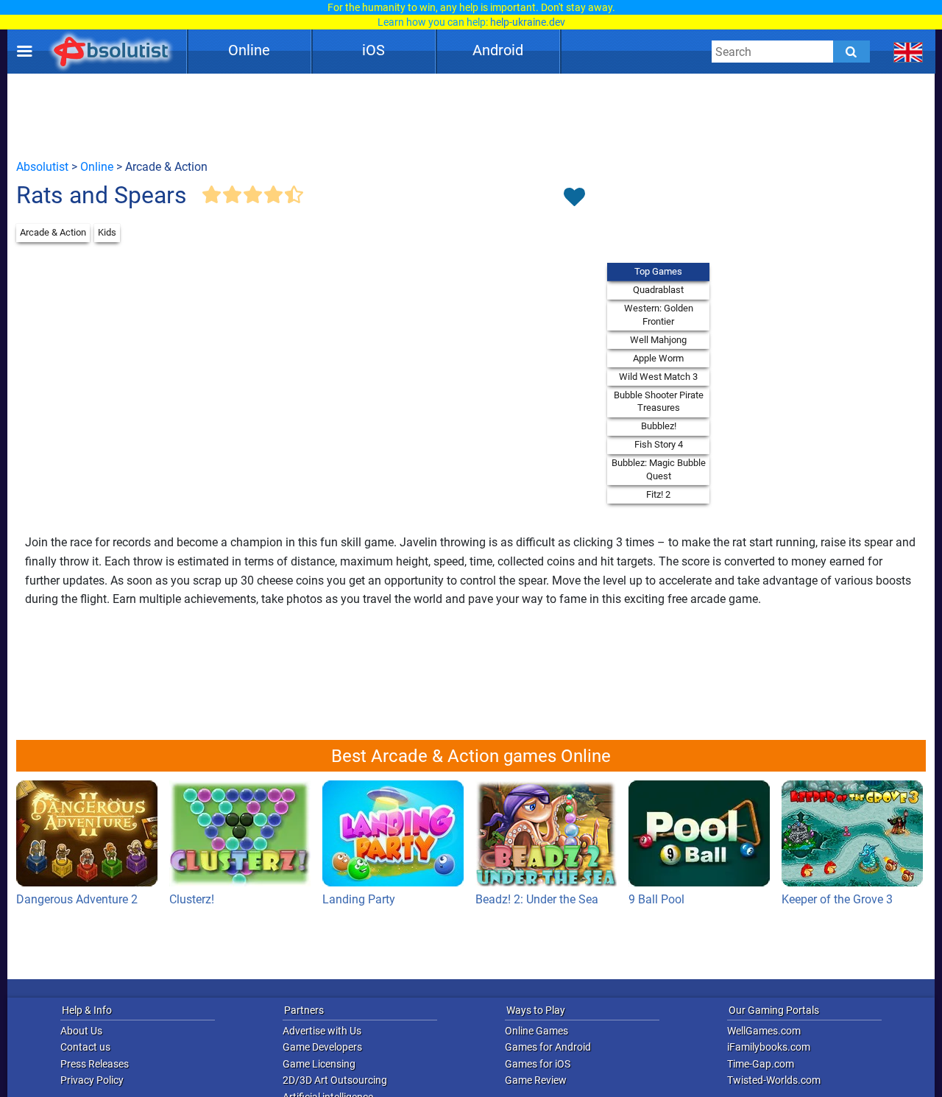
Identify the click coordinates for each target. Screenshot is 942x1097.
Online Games (536, 1031)
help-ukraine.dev (527, 22)
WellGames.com (764, 1031)
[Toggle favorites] (574, 198)
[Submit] (851, 51)
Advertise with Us (322, 1031)
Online (249, 50)
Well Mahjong (658, 339)
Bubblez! (658, 425)
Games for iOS (537, 1064)
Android (497, 50)
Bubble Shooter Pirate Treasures (659, 401)
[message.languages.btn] (908, 51)
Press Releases (94, 1064)
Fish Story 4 (658, 444)
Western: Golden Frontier (658, 315)
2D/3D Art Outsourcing (335, 1080)
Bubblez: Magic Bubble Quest (659, 469)
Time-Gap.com (760, 1064)
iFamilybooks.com (768, 1047)
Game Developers (322, 1047)
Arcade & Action (53, 232)
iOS (373, 50)
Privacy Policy (92, 1080)
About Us (81, 1031)
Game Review (536, 1080)
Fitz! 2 (658, 494)
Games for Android (548, 1047)
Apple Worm (658, 358)
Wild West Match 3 (658, 376)
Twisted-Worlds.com (774, 1080)
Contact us (85, 1047)
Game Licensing (319, 1064)
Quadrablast (658, 289)
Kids (107, 232)
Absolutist (42, 167)
